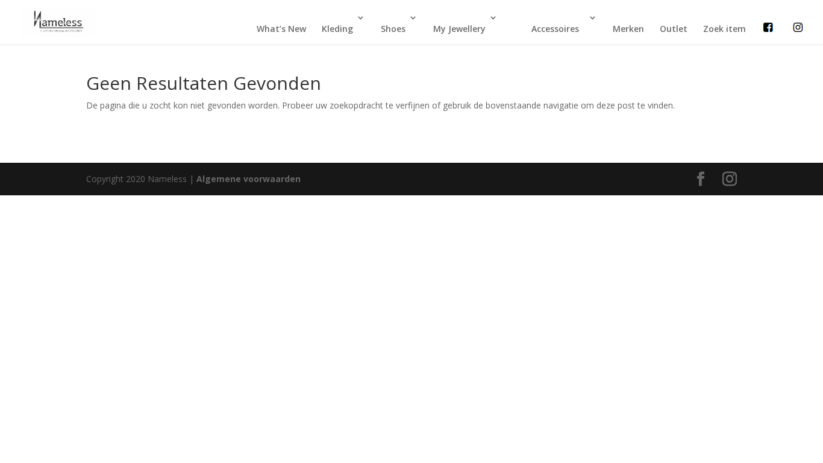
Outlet (673, 28)
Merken (628, 28)
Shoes (393, 28)
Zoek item (724, 28)
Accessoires (555, 28)
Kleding (337, 28)
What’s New (281, 28)
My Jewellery (459, 28)
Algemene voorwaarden (248, 178)
